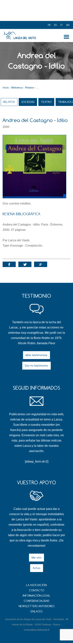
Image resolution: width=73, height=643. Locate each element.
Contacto (36, 590)
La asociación (36, 585)
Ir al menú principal (67, 37)
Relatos (9, 102)
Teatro (46, 102)
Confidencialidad (36, 601)
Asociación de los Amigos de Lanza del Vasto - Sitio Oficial (9, 35)
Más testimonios (36, 355)
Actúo (36, 568)
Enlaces (36, 611)
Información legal (36, 595)
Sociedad (27, 102)
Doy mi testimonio (36, 365)
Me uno (36, 557)
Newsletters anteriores (36, 606)
